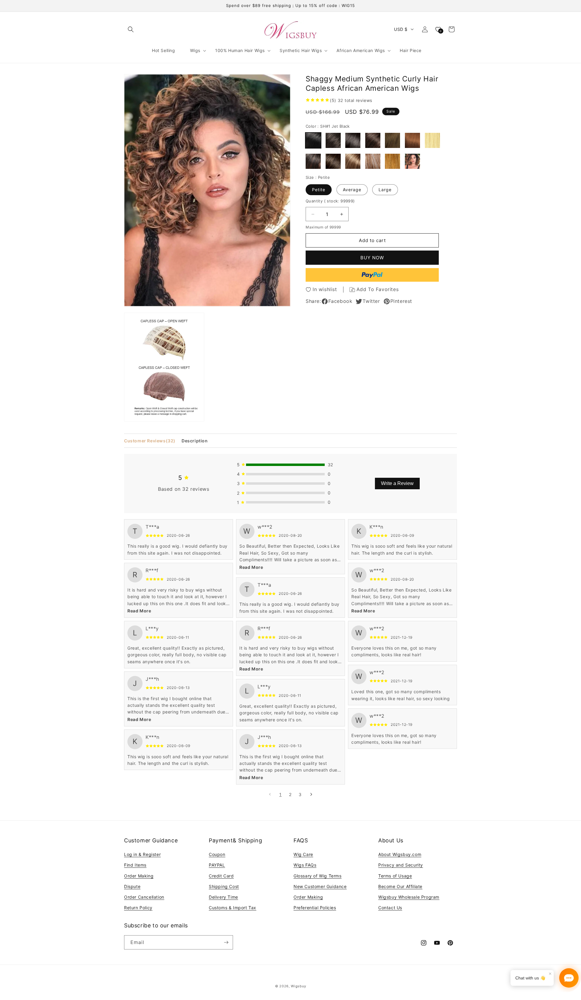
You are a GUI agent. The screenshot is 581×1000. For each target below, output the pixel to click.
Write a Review (397, 483)
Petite (318, 189)
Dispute (132, 886)
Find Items (135, 864)
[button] (130, 29)
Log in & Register (142, 854)
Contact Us (390, 907)
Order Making (138, 875)
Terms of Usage (395, 875)
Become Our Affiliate (400, 886)
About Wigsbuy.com (399, 854)
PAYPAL (217, 864)
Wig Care (303, 854)
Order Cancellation (144, 897)
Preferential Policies (315, 907)
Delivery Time (223, 897)
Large (385, 189)
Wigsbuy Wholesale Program (408, 897)
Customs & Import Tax (232, 907)
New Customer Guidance (320, 886)
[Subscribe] (226, 942)
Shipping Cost (224, 886)
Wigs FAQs (305, 864)
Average (352, 189)
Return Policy (138, 907)
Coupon (217, 854)
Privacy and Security (400, 864)
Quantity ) (330, 200)
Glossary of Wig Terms (318, 875)
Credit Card (221, 875)
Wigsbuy (298, 986)
